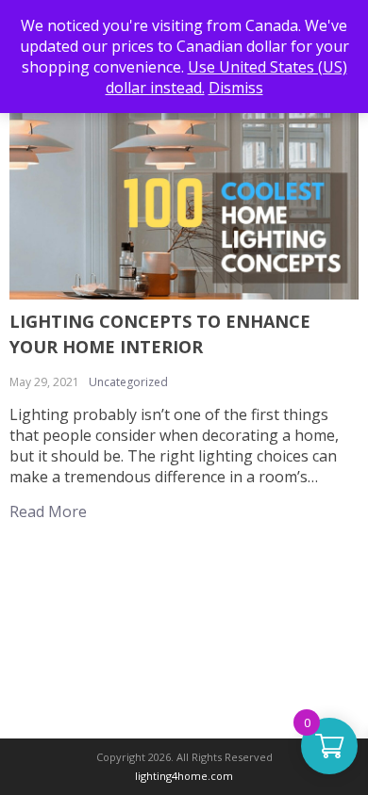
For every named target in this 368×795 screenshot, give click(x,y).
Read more (48, 511)
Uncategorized (128, 382)
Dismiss (236, 87)
